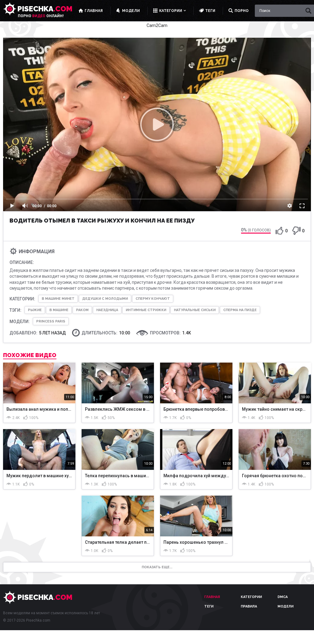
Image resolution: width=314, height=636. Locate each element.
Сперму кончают (153, 299)
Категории (251, 597)
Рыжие (35, 310)
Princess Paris (50, 321)
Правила (249, 606)
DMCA (283, 597)
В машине (58, 310)
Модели (285, 606)
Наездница (107, 310)
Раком (82, 310)
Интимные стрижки (146, 310)
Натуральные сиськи (195, 310)
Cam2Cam (157, 25)
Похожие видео (29, 355)
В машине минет (58, 299)
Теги (208, 606)
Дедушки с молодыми (105, 299)
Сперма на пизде (240, 310)
